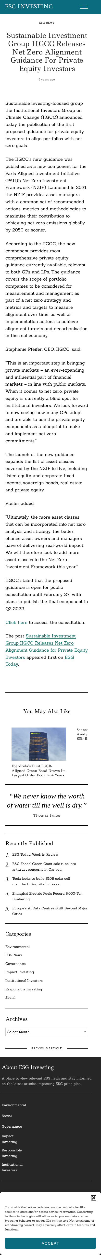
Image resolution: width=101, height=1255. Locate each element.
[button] (93, 1197)
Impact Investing (19, 972)
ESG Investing (29, 6)
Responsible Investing (23, 989)
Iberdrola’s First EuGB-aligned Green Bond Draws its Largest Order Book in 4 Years (38, 770)
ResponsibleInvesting (12, 1153)
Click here (16, 622)
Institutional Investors (24, 980)
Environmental (17, 947)
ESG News (47, 22)
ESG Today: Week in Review (35, 854)
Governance (15, 963)
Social (10, 997)
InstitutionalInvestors (12, 1167)
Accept (50, 1243)
